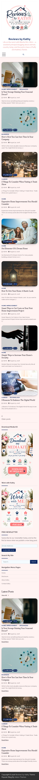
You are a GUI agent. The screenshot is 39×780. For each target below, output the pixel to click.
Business (5, 134)
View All (4, 595)
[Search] (23, 54)
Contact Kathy (6, 583)
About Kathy (5, 580)
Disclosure (5, 576)
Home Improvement (9, 89)
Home (4, 199)
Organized (23, 89)
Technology (15, 397)
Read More (5, 642)
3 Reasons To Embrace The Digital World (18, 400)
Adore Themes (20, 777)
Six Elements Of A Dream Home (15, 249)
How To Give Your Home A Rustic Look (17, 291)
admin (5, 97)
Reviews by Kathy (19, 39)
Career (4, 179)
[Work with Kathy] (17, 527)
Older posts (6, 419)
